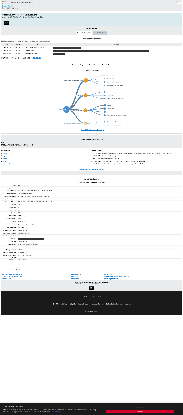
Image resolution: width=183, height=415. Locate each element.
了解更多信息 (37, 58)
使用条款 (55, 304)
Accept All (140, 411)
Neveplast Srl (76, 274)
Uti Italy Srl (108, 274)
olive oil (5, 153)
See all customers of (92, 130)
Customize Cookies (96, 304)
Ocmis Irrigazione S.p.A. (112, 278)
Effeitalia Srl (6, 278)
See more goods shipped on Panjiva (91, 169)
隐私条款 (73, 304)
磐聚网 (6, 2)
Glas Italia (74, 276)
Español (92, 296)
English (84, 296)
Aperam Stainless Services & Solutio (116, 276)
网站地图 (64, 304)
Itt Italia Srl (75, 278)
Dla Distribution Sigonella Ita (12, 274)
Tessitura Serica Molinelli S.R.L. (13, 276)
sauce (5, 158)
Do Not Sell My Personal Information (118, 304)
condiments (7, 164)
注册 (6, 23)
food (4, 161)
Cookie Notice (83, 304)
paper (5, 156)
